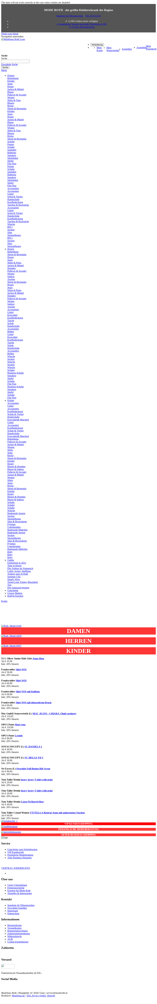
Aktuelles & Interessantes (19, 893)
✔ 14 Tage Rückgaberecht (81, 27)
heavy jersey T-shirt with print (37, 779)
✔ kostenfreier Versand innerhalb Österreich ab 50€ (82, 24)
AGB (10, 939)
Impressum (12, 910)
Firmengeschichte (15, 888)
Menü (4, 70)
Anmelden (127, 49)
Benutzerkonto (14, 925)
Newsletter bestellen (17, 908)
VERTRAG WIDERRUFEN (15, 868)
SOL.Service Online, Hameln (41, 995)
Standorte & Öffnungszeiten (70, 16)
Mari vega (20, 724)
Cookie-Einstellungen (17, 942)
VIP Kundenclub (15, 852)
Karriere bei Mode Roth (19, 890)
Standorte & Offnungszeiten (20, 905)
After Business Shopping (19, 857)
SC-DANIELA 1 (33, 746)
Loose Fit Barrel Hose (32, 801)
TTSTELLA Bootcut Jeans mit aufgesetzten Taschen (57, 812)
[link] (97, 44)
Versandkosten (14, 928)
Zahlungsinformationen (18, 933)
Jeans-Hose (38, 658)
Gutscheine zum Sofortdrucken (22, 849)
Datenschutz (13, 913)
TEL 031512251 (93, 16)
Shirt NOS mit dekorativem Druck (34, 702)
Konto (4, 601)
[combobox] (15, 61)
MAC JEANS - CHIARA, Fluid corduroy (54, 713)
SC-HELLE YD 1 (34, 757)
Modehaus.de (18, 995)
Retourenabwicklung (17, 930)
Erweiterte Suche (9, 64)
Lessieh (19, 735)
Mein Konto (100, 49)
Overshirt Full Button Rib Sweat (33, 768)
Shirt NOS (21, 669)
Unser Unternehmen (17, 885)
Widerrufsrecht (14, 936)
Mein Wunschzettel (112, 49)
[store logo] (13, 39)
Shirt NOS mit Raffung (28, 691)
